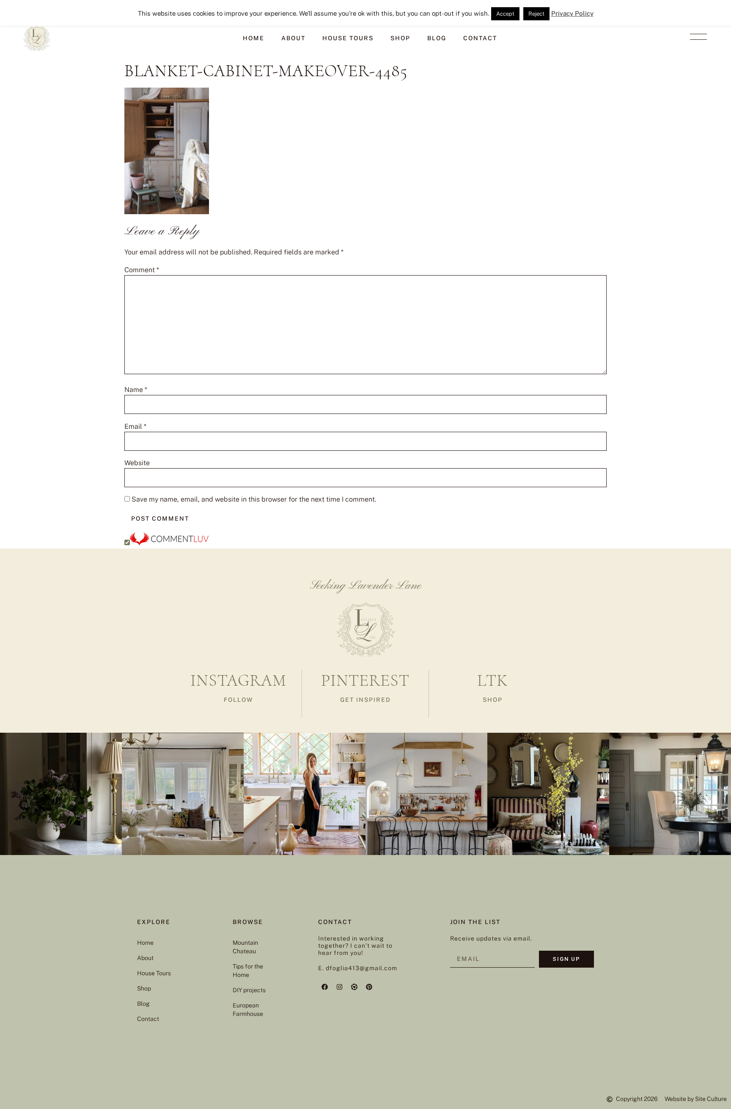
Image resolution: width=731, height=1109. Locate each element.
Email (135, 426)
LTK (492, 680)
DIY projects (249, 990)
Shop (400, 38)
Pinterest (365, 680)
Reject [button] (536, 14)
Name (135, 389)
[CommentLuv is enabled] (169, 543)
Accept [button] (505, 14)
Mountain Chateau (245, 947)
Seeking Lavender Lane (365, 586)
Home (253, 38)
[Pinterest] (369, 986)
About (293, 38)
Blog (436, 38)
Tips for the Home (248, 970)
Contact (480, 38)
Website (137, 463)
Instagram (238, 680)
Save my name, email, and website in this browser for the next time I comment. (254, 499)
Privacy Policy (572, 13)
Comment (141, 270)
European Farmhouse (248, 1009)
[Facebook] (324, 986)
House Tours (348, 38)
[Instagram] (339, 986)
